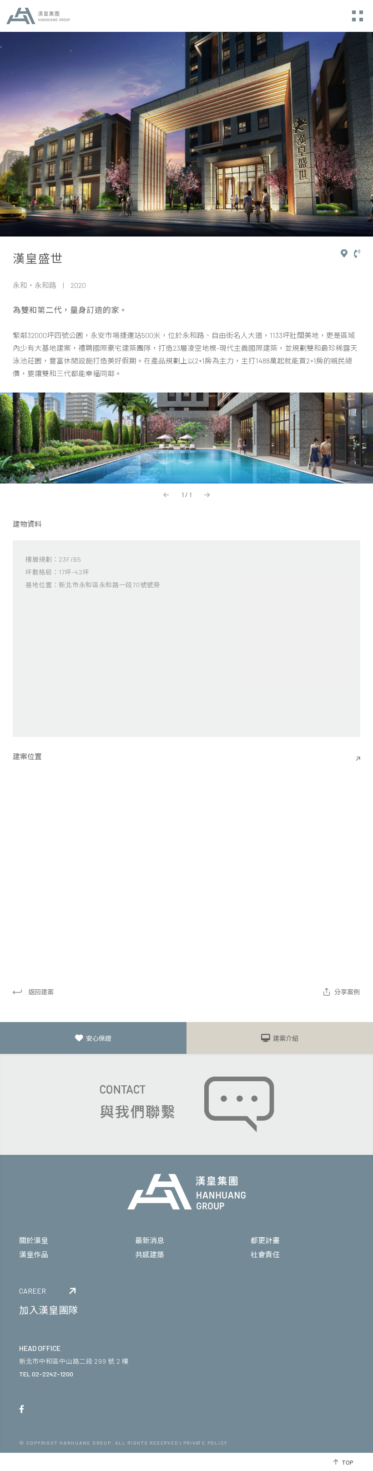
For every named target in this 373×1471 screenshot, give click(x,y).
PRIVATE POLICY (205, 1443)
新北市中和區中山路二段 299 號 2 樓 (74, 1361)
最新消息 (149, 1240)
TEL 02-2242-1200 (46, 1374)
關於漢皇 (33, 1240)
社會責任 (265, 1254)
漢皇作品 (33, 1254)
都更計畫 (265, 1240)
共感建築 (149, 1254)
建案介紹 (285, 1038)
